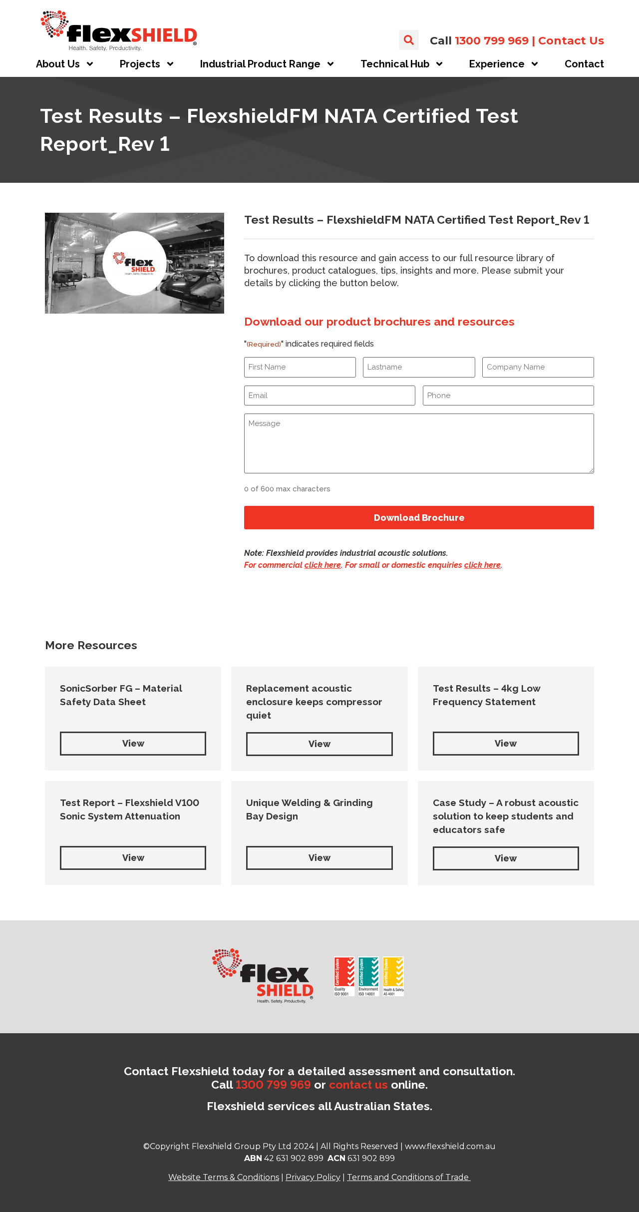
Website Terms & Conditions (223, 1177)
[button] (409, 40)
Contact (584, 64)
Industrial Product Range (260, 64)
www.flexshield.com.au (450, 1146)
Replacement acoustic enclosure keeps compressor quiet (314, 702)
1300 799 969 (492, 40)
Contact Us (571, 40)
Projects (140, 64)
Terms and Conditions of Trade (408, 1177)
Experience (497, 64)
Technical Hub (394, 64)
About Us (58, 64)
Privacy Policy (313, 1177)
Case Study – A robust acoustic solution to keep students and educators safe (506, 816)
